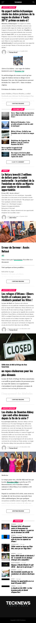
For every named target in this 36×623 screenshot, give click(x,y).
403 (3, 255)
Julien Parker (12, 217)
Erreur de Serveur (11, 247)
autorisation (18, 260)
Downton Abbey (13, 482)
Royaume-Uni (19, 71)
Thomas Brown (13, 52)
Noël (13, 364)
